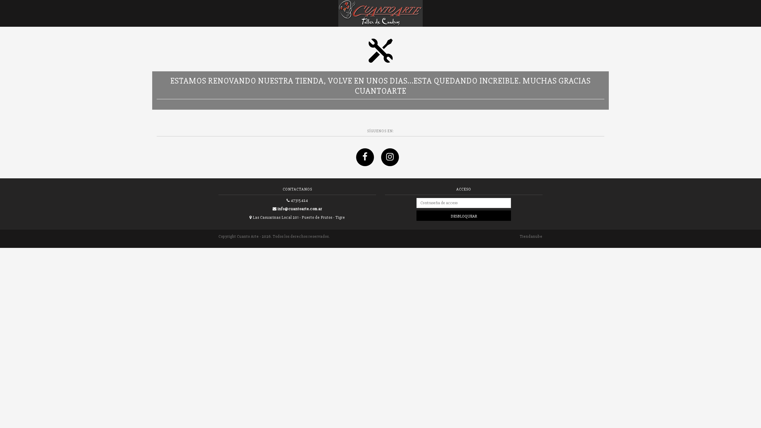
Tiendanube (531, 236)
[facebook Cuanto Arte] (368, 163)
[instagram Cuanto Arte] (393, 163)
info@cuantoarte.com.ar (300, 209)
